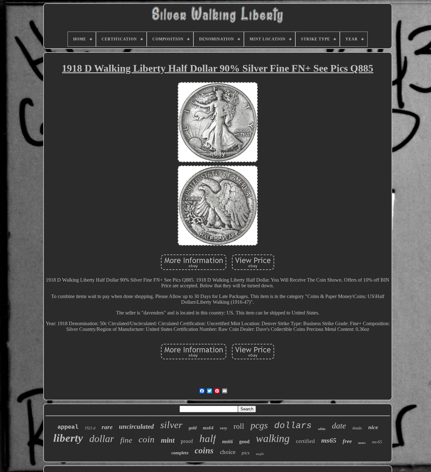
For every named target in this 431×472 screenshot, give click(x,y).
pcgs (259, 425)
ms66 (227, 441)
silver (171, 424)
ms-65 (377, 441)
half (207, 438)
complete (179, 453)
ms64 (208, 427)
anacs (362, 443)
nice (373, 427)
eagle (260, 454)
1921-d (90, 428)
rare (107, 426)
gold (193, 428)
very (223, 428)
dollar (101, 438)
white (322, 429)
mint (167, 440)
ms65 (328, 440)
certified (305, 441)
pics (246, 452)
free (347, 441)
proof (187, 441)
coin (147, 439)
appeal (67, 427)
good (244, 441)
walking (273, 438)
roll (238, 426)
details (357, 428)
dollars (293, 426)
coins (204, 450)
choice (227, 452)
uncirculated (136, 426)
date (339, 425)
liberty (68, 438)
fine (126, 440)
